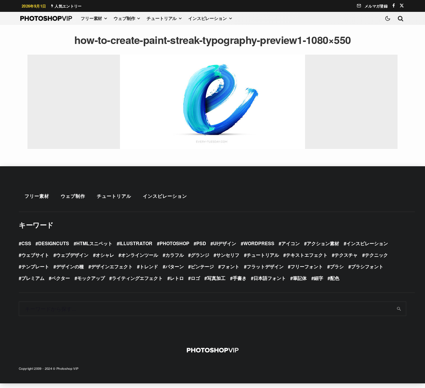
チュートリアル (162, 18)
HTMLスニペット (94, 243)
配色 (334, 278)
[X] (401, 6)
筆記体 (300, 278)
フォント (230, 266)
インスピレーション (207, 18)
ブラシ (337, 266)
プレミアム (33, 278)
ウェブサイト (35, 255)
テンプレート (35, 266)
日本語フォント (270, 278)
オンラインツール (139, 255)
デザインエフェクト (112, 266)
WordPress (258, 243)
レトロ (177, 278)
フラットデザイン (265, 266)
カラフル (174, 255)
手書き (240, 278)
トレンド (149, 266)
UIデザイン (224, 243)
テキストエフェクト (307, 255)
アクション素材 (323, 243)
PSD (201, 243)
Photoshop (174, 243)
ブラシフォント (367, 266)
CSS (26, 243)
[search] (399, 309)
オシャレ (105, 255)
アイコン (290, 243)
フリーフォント (307, 266)
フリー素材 (91, 18)
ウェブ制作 (124, 18)
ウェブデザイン (72, 255)
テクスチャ (346, 255)
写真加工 (216, 278)
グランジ (200, 255)
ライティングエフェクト (137, 278)
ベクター (60, 278)
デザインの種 (70, 266)
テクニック (376, 255)
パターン (174, 266)
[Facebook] (393, 6)
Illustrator (135, 243)
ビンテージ (202, 266)
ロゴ (195, 278)
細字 (318, 278)
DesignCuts (53, 243)
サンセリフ (227, 255)
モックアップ (91, 278)
